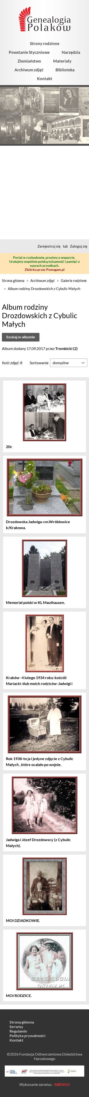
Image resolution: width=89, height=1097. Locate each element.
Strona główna (13, 280)
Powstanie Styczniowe (29, 52)
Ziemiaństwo (29, 61)
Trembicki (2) (66, 348)
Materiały (62, 61)
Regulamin (18, 1031)
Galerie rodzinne (74, 280)
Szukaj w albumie (20, 337)
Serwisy (16, 1026)
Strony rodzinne (44, 43)
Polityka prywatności (27, 1035)
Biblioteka (65, 69)
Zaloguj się (78, 246)
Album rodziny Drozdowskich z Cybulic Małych (44, 288)
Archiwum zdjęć (28, 69)
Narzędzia (71, 52)
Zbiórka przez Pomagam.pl (45, 269)
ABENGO (62, 1084)
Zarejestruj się (49, 246)
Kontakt (44, 78)
